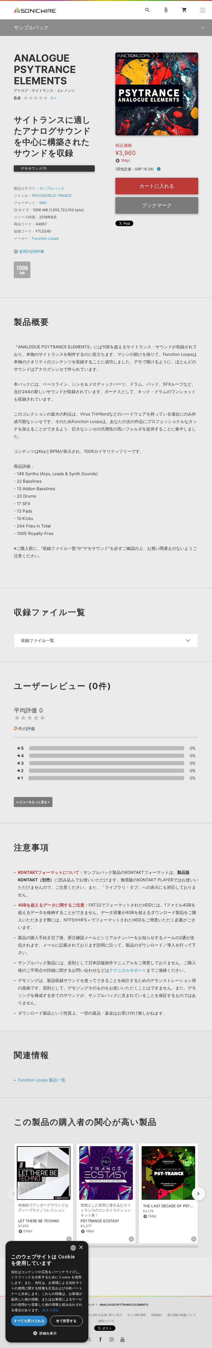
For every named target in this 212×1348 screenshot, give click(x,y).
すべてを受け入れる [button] (29, 1320)
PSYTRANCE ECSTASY (100, 1221)
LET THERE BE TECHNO (38, 1221)
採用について (106, 1321)
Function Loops (45, 238)
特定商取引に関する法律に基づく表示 (99, 1314)
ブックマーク (157, 205)
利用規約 (156, 1314)
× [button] (81, 1247)
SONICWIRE (35, 10)
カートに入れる (156, 186)
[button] (198, 1193)
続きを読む (51, 1310)
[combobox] (73, 1248)
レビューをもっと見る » (33, 802)
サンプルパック (51, 188)
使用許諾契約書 (29, 251)
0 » (53, 98)
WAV (43, 202)
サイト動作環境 (136, 1314)
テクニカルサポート (127, 970)
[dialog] (47, 1291)
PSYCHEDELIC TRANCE (52, 195)
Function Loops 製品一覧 (41, 1080)
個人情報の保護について (181, 1314)
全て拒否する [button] (66, 1320)
